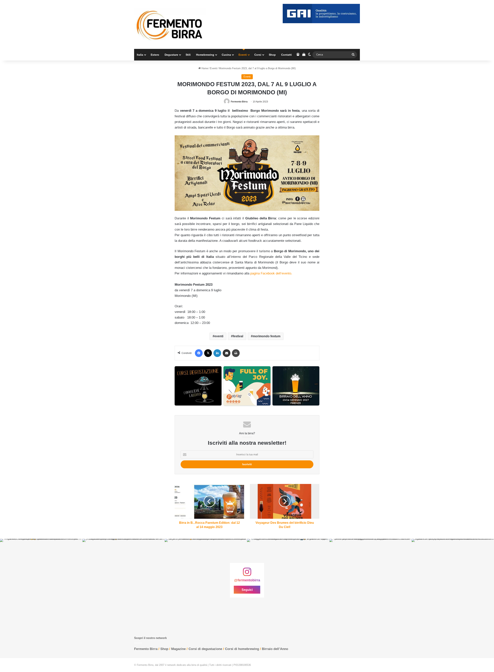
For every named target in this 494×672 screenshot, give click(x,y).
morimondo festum (266, 336)
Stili (188, 54)
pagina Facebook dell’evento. (271, 273)
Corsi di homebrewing (242, 649)
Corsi (257, 54)
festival (238, 336)
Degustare (171, 54)
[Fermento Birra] (170, 24)
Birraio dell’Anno (275, 649)
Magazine (178, 649)
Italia (140, 54)
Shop (272, 54)
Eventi (243, 54)
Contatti (286, 54)
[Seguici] (247, 574)
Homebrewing (205, 54)
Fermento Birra (239, 101)
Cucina (226, 54)
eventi (218, 336)
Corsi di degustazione (205, 649)
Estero (155, 54)
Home (204, 68)
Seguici (247, 589)
